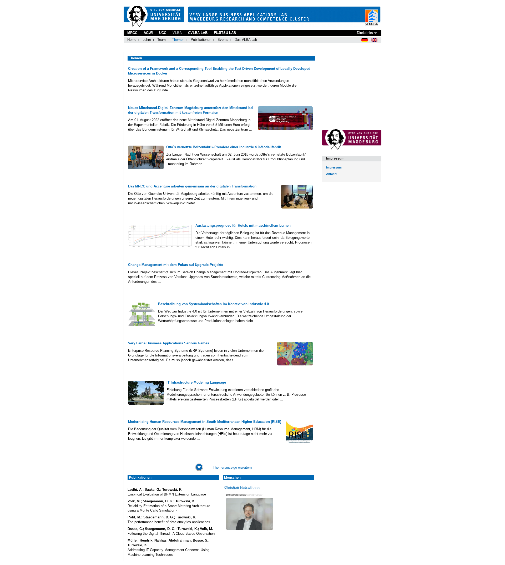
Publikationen (201, 40)
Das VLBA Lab (246, 40)
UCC (162, 33)
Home (131, 40)
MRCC (132, 33)
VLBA (177, 33)
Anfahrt (331, 173)
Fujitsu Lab (225, 33)
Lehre (147, 40)
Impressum (334, 167)
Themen (178, 40)
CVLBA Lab (198, 33)
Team (161, 40)
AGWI (148, 33)
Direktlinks (365, 33)
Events (223, 40)
